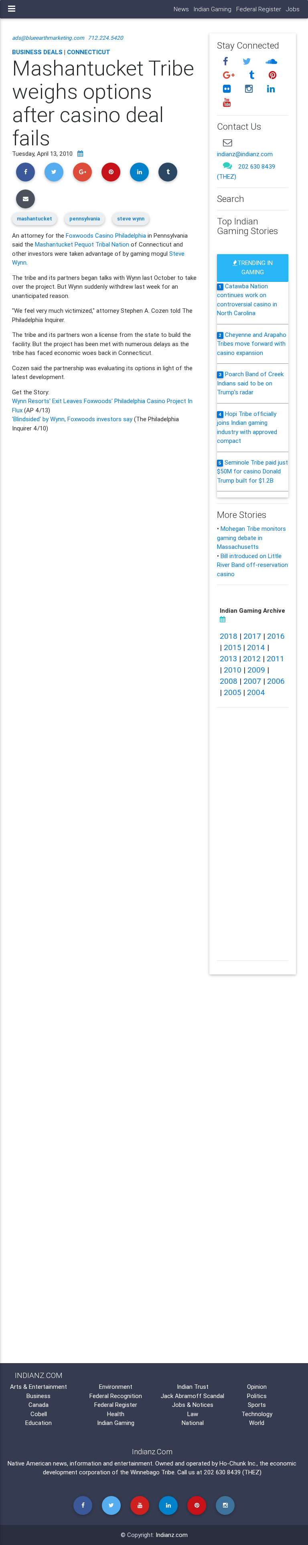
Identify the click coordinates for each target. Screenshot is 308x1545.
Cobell (38, 1414)
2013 (228, 658)
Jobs (293, 9)
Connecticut (88, 52)
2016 (276, 636)
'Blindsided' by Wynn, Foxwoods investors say (72, 419)
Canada (38, 1404)
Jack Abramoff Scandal (192, 1396)
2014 (256, 647)
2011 (275, 658)
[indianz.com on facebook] (226, 61)
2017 (252, 636)
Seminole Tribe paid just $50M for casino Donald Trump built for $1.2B (252, 471)
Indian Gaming (212, 9)
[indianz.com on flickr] (228, 88)
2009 (256, 670)
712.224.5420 (105, 37)
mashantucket (34, 218)
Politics (257, 1396)
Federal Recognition (115, 1396)
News (181, 9)
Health (115, 1414)
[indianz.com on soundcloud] (271, 61)
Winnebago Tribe (152, 1472)
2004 (256, 692)
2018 (228, 636)
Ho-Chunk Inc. (238, 1463)
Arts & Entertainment (38, 1386)
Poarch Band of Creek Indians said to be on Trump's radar (250, 383)
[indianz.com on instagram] (250, 88)
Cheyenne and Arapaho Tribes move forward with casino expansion (251, 344)
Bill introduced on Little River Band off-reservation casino (252, 565)
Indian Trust (193, 1386)
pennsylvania (84, 218)
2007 (252, 681)
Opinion (257, 1386)
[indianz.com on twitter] (247, 61)
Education (38, 1423)
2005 (232, 692)
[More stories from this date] (80, 153)
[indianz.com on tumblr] (252, 75)
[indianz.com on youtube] (226, 102)
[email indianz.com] (227, 142)
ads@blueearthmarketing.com (48, 37)
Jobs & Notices (192, 1404)
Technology (256, 1414)
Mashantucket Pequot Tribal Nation (82, 244)
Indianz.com (172, 1535)
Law (192, 1414)
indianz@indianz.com (245, 154)
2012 (252, 658)
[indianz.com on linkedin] (271, 88)
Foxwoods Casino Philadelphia (106, 235)
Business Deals (37, 52)
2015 (232, 647)
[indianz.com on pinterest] (272, 75)
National (193, 1423)
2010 (232, 670)
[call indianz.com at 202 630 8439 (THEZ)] (227, 165)
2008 (228, 681)
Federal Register (258, 9)
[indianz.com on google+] (230, 75)
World (256, 1423)
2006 (276, 681)
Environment (115, 1386)
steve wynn (130, 218)
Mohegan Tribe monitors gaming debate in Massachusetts (251, 537)
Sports (257, 1404)
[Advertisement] (104, 832)
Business (38, 1396)
